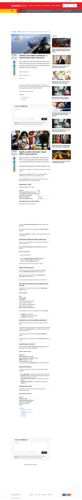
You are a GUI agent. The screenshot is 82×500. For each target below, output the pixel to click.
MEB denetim (23, 414)
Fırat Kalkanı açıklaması (25, 97)
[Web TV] (67, 1)
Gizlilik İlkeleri (44, 494)
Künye (35, 494)
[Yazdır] (14, 72)
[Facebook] (14, 62)
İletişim (39, 494)
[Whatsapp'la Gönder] (14, 68)
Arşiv (26, 1)
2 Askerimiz (23, 99)
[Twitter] (14, 64)
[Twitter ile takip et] (66, 495)
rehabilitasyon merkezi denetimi (27, 409)
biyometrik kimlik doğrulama (26, 412)
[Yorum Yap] (14, 74)
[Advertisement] (41, 21)
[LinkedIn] (14, 66)
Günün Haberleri (21, 1)
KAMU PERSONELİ (46, 5)
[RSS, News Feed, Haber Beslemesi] (69, 495)
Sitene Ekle (29, 1)
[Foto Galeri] (70, 1)
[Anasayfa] (11, 1)
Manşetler (15, 1)
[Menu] (64, 6)
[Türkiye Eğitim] (18, 5)
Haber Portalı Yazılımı (17, 498)
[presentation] (15, 11)
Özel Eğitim (23, 413)
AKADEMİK (58, 5)
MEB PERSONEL (37, 5)
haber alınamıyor (24, 98)
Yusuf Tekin (23, 416)
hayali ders (23, 410)
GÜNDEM (31, 5)
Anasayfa (31, 494)
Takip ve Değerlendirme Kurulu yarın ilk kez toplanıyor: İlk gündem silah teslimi (39, 11)
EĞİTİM (52, 5)
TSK (22, 95)
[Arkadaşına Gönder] (14, 70)
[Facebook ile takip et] (63, 495)
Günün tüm (67, 10)
